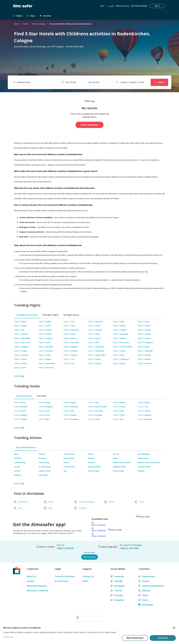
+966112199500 (65, 548)
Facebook (119, 576)
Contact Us (88, 576)
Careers (31, 581)
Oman (145, 595)
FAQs (85, 581)
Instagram (119, 586)
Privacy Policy (61, 581)
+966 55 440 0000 (129, 548)
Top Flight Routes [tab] (71, 315)
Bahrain (146, 590)
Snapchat (119, 600)
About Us (31, 576)
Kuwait (145, 581)
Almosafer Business (37, 586)
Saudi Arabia (148, 576)
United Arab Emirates (153, 586)
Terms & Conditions (65, 576)
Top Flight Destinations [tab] (27, 315)
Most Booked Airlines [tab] (25, 447)
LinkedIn (118, 581)
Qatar (145, 600)
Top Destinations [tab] (24, 396)
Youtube (118, 595)
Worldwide (147, 604)
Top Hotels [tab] (41, 396)
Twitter (118, 590)
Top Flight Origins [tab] (50, 315)
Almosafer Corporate (37, 590)
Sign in (157, 6)
